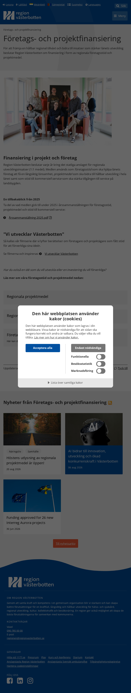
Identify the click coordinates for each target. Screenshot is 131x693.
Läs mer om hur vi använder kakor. (56, 337)
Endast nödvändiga (88, 348)
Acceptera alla (42, 348)
